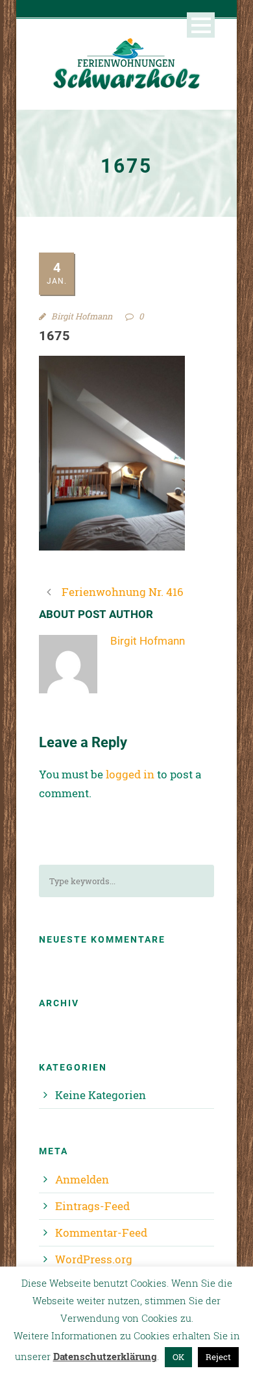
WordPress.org (93, 1259)
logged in (130, 774)
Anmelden (82, 1179)
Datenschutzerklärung (105, 1356)
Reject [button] (218, 1357)
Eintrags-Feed (92, 1205)
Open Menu (201, 25)
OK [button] (178, 1357)
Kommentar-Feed (101, 1232)
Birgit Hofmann (81, 316)
